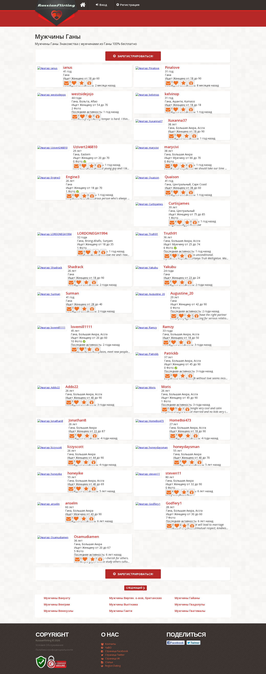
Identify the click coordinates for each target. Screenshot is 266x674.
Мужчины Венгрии (57, 604)
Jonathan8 (77, 420)
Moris (166, 387)
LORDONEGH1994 (92, 233)
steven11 (173, 473)
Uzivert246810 (85, 147)
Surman (72, 293)
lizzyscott (75, 447)
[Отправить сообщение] (66, 83)
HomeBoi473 (180, 420)
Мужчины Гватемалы (190, 611)
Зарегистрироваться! (135, 56)
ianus (67, 68)
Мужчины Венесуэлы (58, 611)
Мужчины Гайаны (187, 598)
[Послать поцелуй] (74, 83)
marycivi (171, 147)
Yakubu (170, 267)
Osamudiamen (86, 537)
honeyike (75, 473)
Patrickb (171, 353)
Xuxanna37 (177, 121)
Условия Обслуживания (49, 645)
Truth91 (170, 233)
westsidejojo (82, 94)
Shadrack (75, 267)
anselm (71, 503)
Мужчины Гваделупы (190, 604)
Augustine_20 (181, 293)
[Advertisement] (182, 19)
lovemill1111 (81, 327)
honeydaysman (186, 447)
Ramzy (168, 327)
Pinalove (172, 68)
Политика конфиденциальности (54, 649)
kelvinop (172, 94)
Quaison (172, 177)
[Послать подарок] (89, 83)
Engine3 (72, 177)
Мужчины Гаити (120, 611)
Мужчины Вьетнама (123, 604)
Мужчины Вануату (57, 598)
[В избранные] (81, 83)
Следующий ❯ (135, 588)
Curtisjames (179, 203)
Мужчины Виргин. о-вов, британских (135, 598)
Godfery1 (174, 503)
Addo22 (71, 387)
